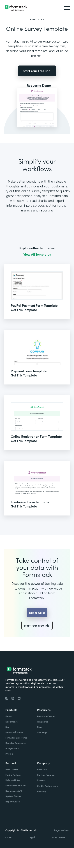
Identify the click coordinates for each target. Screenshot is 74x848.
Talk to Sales (37, 612)
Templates (37, 19)
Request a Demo (39, 85)
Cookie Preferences (47, 786)
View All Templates (37, 254)
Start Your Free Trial (37, 71)
